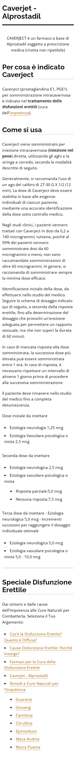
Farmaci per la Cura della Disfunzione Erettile (30, 664)
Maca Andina (28, 739)
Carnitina (24, 715)
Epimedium (26, 731)
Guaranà (24, 699)
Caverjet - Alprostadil (29, 675)
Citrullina (24, 723)
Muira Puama (28, 747)
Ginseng (23, 707)
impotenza (19, 112)
